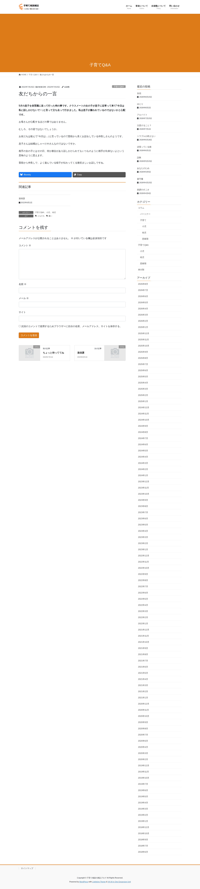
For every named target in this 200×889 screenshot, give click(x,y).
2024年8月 (143, 432)
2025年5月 (143, 376)
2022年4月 (143, 605)
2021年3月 (143, 685)
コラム (141, 208)
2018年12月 (143, 827)
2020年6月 (143, 741)
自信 (139, 93)
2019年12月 (143, 765)
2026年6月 (143, 296)
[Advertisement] (100, 35)
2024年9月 (143, 426)
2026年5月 (143, 302)
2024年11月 (143, 413)
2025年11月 (143, 339)
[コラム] (29, 351)
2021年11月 (143, 636)
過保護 (22, 198)
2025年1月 (143, 401)
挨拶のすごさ (143, 189)
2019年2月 (143, 815)
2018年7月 (143, 846)
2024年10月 (143, 420)
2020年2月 (143, 759)
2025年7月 (143, 364)
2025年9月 (143, 352)
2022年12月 (143, 555)
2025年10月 (143, 346)
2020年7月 (143, 735)
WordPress (83, 882)
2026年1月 (143, 327)
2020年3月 (143, 753)
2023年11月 (143, 488)
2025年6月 (143, 370)
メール (24, 298)
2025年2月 (143, 395)
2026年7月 (143, 290)
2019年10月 (143, 778)
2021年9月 (143, 648)
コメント (25, 245)
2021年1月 (143, 697)
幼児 (54, 212)
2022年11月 (143, 562)
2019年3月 (143, 809)
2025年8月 (143, 358)
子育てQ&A (119, 87)
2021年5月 (143, 673)
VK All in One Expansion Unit (119, 882)
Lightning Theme (99, 882)
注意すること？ (144, 125)
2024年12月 (143, 407)
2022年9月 (143, 574)
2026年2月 (143, 321)
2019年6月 (143, 790)
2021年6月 (143, 667)
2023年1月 (143, 549)
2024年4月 (143, 457)
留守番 (140, 179)
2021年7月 (143, 660)
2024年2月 (143, 469)
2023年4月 (143, 531)
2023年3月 (143, 537)
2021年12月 (143, 630)
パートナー (145, 214)
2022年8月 (143, 580)
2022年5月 (143, 599)
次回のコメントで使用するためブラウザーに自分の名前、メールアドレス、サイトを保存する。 (71, 326)
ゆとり (140, 104)
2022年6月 (143, 593)
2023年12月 (143, 481)
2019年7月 (143, 784)
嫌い (50, 216)
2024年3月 (143, 463)
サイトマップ (27, 868)
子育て (143, 220)
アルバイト (142, 115)
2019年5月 (143, 796)
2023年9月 (143, 500)
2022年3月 (143, 611)
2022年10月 (143, 568)
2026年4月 (143, 308)
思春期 (145, 239)
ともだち (41, 216)
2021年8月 (143, 654)
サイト (22, 312)
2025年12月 (143, 333)
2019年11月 (143, 771)
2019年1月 (143, 821)
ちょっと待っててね (53, 352)
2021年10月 (143, 642)
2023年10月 (143, 494)
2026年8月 (143, 284)
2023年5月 (143, 524)
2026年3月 (143, 315)
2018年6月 (143, 852)
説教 (139, 157)
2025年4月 (143, 383)
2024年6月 (143, 444)
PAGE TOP (192, 859)
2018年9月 (143, 839)
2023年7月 (143, 512)
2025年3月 (143, 389)
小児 (48, 212)
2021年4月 (143, 679)
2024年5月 (143, 450)
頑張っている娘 (144, 147)
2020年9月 (143, 722)
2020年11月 (143, 710)
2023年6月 (143, 518)
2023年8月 (143, 506)
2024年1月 (143, 475)
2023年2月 (143, 543)
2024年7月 (143, 438)
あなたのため (143, 168)
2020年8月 (143, 728)
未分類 (141, 269)
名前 (22, 284)
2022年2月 (143, 617)
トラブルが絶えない (146, 136)
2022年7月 (143, 586)
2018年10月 (143, 833)
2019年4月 (143, 802)
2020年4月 (143, 747)
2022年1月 (143, 623)
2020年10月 (143, 716)
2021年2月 (143, 691)
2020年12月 (143, 704)
